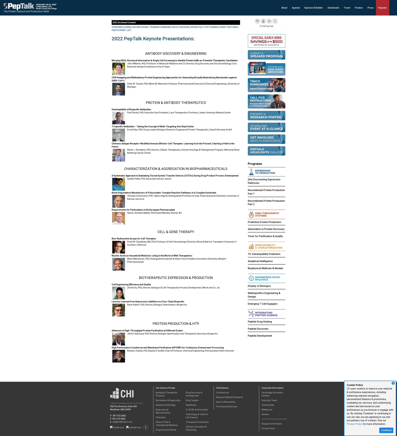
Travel (347, 8)
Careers (265, 414)
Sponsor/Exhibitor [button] (313, 8)
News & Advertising (225, 402)
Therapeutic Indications (197, 422)
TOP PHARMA (211, 27)
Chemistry (161, 417)
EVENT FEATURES (228, 27)
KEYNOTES (196, 27)
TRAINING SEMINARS (160, 27)
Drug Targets (192, 400)
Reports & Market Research (229, 397)
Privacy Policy (354, 424)
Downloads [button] (333, 8)
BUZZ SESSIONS (181, 27)
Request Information (271, 424)
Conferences (222, 392)
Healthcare (191, 405)
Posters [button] (359, 8)
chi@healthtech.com (122, 422)
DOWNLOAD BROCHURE (136, 27)
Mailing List (266, 409)
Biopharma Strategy (166, 405)
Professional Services (226, 406)
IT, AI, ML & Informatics (197, 409)
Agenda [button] (296, 8)
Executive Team (269, 400)
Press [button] (371, 8)
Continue (386, 430)
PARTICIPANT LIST (121, 30)
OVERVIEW (117, 27)
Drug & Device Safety (166, 430)
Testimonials (267, 405)
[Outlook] (257, 21)
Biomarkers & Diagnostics (168, 400)
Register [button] (382, 8)
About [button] (284, 8)
